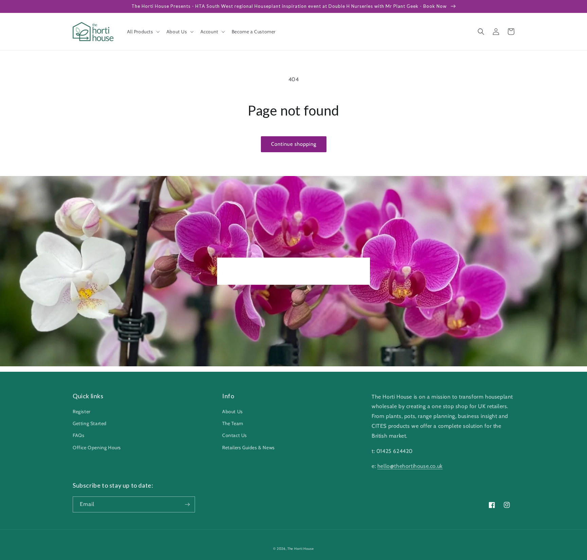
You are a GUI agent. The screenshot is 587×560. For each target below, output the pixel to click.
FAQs (78, 435)
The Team (232, 423)
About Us (232, 411)
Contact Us (234, 435)
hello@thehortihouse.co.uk (410, 466)
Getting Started (90, 423)
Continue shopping (293, 144)
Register (81, 411)
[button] (142, 31)
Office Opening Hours (97, 447)
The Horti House (300, 548)
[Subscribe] (187, 504)
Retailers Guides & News (248, 447)
